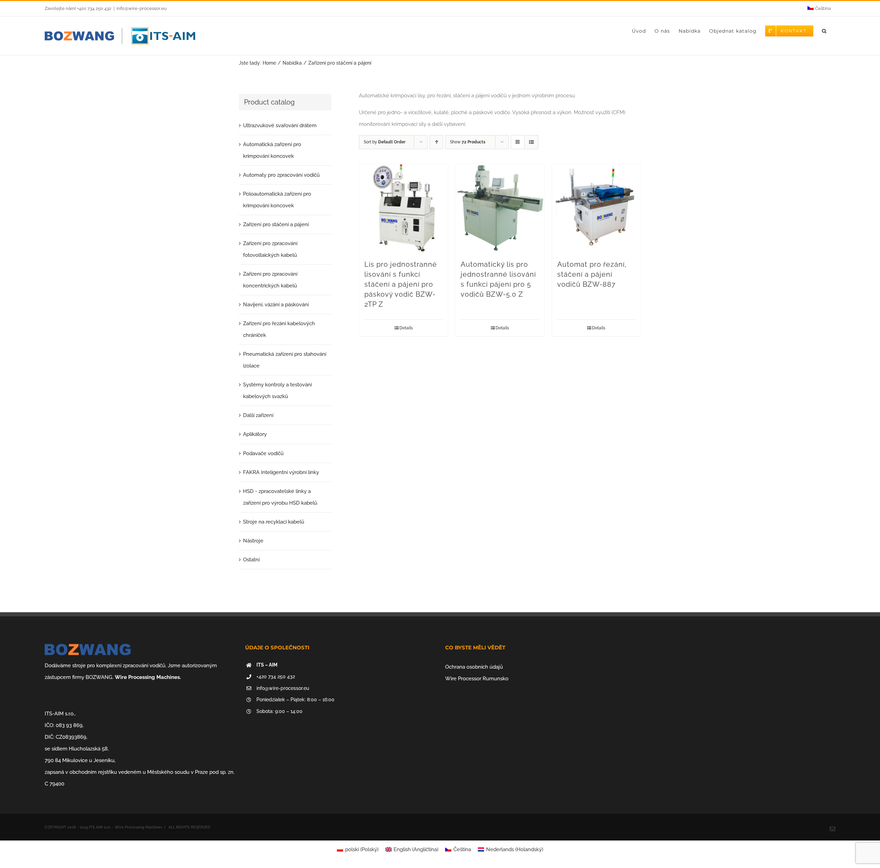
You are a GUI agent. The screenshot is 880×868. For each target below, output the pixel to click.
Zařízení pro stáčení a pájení (276, 224)
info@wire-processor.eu (142, 8)
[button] (824, 31)
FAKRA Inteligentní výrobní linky (281, 472)
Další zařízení (258, 415)
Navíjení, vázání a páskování (276, 304)
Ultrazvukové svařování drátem (280, 125)
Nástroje (253, 541)
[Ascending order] (436, 142)
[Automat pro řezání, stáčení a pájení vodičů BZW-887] (596, 208)
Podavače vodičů (263, 453)
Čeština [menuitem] (462, 849)
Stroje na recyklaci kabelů (273, 522)
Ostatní (251, 560)
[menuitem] (819, 8)
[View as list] (531, 142)
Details (406, 328)
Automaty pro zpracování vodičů (281, 175)
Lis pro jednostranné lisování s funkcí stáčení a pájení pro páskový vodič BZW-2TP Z (400, 284)
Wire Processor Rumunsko (476, 678)
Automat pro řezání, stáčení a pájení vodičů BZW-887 (592, 274)
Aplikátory (255, 434)
